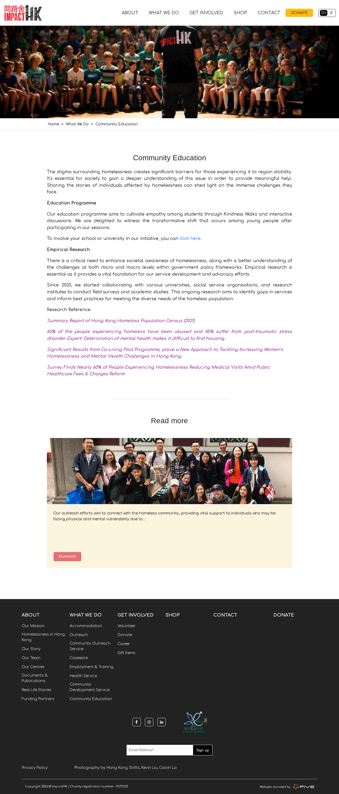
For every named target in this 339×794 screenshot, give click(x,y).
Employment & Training (91, 667)
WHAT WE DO (164, 13)
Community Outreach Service (90, 646)
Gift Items (126, 653)
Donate (125, 635)
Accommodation (86, 626)
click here (190, 238)
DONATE (299, 13)
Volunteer (127, 626)
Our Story (31, 649)
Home (53, 124)
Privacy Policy (35, 768)
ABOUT (130, 13)
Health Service (83, 676)
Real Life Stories (36, 690)
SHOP (240, 13)
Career (124, 644)
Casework (79, 658)
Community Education (91, 699)
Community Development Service (89, 687)
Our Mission (33, 626)
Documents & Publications (35, 678)
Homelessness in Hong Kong (43, 637)
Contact (269, 13)
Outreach (67, 556)
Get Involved (206, 13)
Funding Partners (38, 699)
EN (323, 13)
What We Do (77, 124)
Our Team (31, 658)
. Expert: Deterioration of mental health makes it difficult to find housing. (145, 338)
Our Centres (33, 667)
